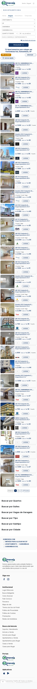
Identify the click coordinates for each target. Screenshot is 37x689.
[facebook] (4, 579)
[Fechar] (3, 681)
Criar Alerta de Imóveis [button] (29, 40)
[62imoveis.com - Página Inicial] (8, 3)
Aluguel (29, 3)
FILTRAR (7, 55)
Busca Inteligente (8, 593)
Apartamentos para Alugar (11, 641)
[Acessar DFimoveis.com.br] (8, 658)
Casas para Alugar (8, 646)
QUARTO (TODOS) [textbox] (8, 33)
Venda (24, 3)
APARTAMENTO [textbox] (7, 20)
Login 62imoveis (7, 590)
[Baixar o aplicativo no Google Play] (8, 673)
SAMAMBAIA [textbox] (6, 26)
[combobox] (18, 19)
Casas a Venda (7, 643)
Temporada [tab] (28, 15)
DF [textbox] (3, 23)
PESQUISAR (17, 45)
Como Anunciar (7, 596)
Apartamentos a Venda (10, 638)
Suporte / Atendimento (10, 629)
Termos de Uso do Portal (11, 607)
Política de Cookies (9, 613)
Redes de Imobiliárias (9, 619)
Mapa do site (6, 604)
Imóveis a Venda (8, 632)
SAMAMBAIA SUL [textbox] (7, 30)
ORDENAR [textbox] (30, 55)
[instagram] (8, 579)
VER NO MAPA (8, 58)
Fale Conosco (7, 599)
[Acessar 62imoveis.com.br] (8, 663)
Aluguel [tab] (10, 15)
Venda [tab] (4, 15)
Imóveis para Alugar (9, 635)
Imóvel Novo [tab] (19, 15)
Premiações (6, 616)
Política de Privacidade (10, 610)
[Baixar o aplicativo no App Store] (4, 673)
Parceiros (5, 602)
